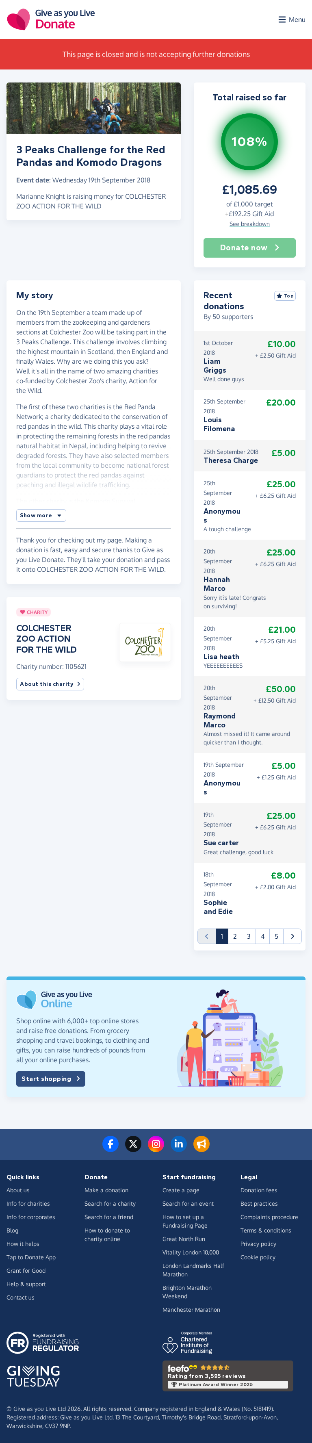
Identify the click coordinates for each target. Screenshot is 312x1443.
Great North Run (183, 1238)
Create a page (180, 1190)
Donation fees (258, 1190)
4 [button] (262, 936)
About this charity (47, 684)
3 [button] (249, 936)
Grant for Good (26, 1270)
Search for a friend (108, 1216)
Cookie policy (257, 1257)
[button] (41, 515)
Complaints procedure (269, 1216)
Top (289, 296)
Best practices (259, 1203)
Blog (12, 1230)
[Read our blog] (201, 1149)
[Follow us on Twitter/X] (133, 1149)
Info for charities (28, 1203)
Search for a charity (110, 1203)
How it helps (22, 1243)
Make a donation (106, 1190)
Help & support (26, 1283)
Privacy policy (258, 1243)
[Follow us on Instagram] (156, 1149)
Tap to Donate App (31, 1257)
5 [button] (276, 936)
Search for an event (188, 1203)
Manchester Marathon (191, 1309)
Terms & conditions (265, 1230)
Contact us (20, 1297)
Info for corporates (30, 1216)
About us (18, 1190)
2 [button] (235, 936)
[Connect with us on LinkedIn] (179, 1149)
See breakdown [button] (250, 223)
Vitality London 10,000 (190, 1252)
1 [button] (224, 936)
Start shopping (46, 1079)
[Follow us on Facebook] (110, 1149)
